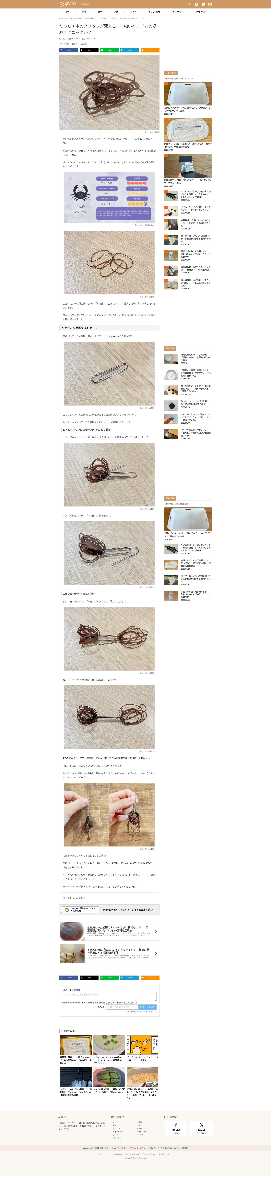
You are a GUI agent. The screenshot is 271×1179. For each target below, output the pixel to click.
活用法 (83, 44)
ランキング (117, 1129)
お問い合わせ (154, 1148)
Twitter (203, 4)
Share (69, 50)
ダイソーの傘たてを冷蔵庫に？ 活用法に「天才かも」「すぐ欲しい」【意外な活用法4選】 (76, 1092)
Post (89, 50)
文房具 (74, 44)
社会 (140, 1129)
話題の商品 (200, 12)
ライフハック (177, 12)
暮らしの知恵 (154, 12)
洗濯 (116, 12)
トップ (115, 1122)
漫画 (140, 1125)
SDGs (140, 1135)
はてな (130, 50)
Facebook (196, 4)
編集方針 (99, 1148)
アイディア (64, 44)
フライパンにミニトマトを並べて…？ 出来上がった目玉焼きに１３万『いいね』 (109, 1060)
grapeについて (89, 1148)
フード (133, 12)
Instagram (210, 4)
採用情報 (184, 1148)
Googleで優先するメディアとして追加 (83, 909)
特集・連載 (142, 1132)
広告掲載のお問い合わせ (170, 1148)
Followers (201, 1131)
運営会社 (108, 1148)
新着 (67, 12)
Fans (176, 1131)
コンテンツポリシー (120, 1148)
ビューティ (117, 1138)
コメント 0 (151, 50)
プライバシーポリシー (138, 1148)
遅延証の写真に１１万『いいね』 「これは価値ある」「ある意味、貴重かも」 (76, 1060)
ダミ (64, 39)
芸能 (140, 1122)
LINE (110, 50)
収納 (84, 12)
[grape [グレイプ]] (69, 4)
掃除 (100, 12)
